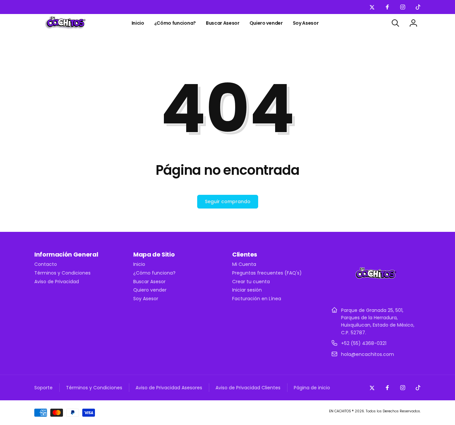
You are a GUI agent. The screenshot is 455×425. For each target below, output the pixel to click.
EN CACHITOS (340, 411)
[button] (395, 23)
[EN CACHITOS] (375, 294)
